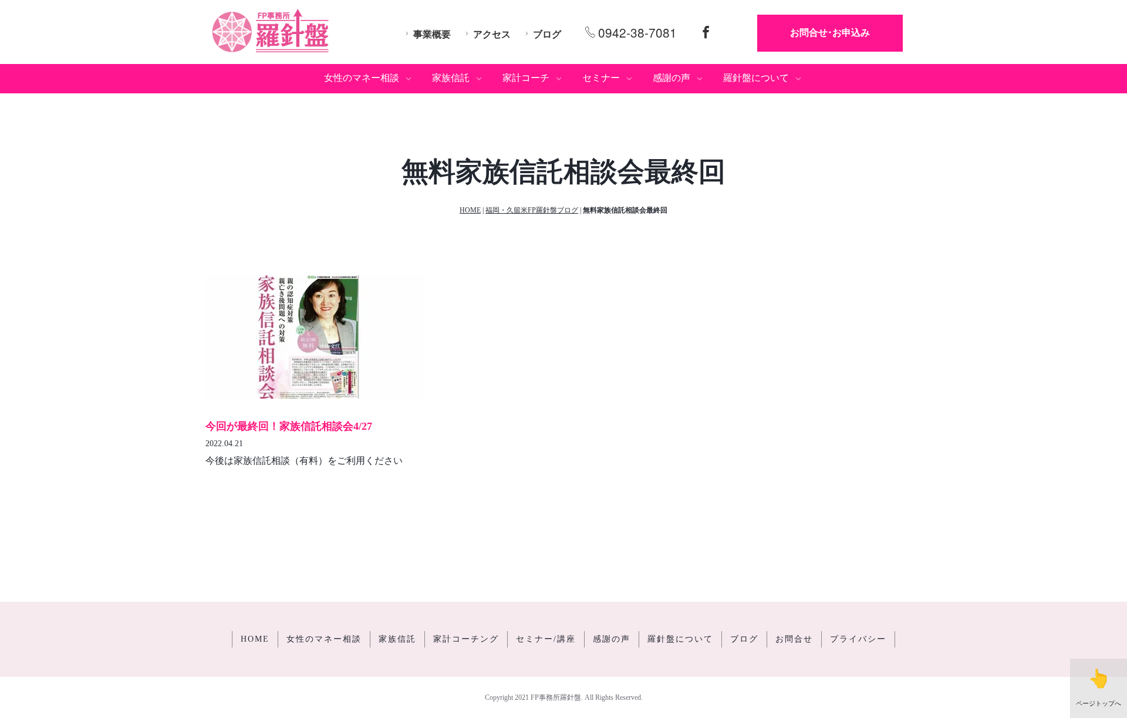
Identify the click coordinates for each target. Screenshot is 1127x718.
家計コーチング (466, 639)
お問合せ (794, 639)
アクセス (492, 34)
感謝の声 (611, 639)
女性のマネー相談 (324, 639)
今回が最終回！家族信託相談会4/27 (288, 426)
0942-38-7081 (637, 32)
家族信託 (397, 639)
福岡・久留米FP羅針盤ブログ (531, 210)
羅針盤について (680, 639)
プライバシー (858, 639)
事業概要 (432, 34)
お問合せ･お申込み (830, 33)
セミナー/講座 (546, 639)
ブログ (547, 34)
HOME (470, 210)
